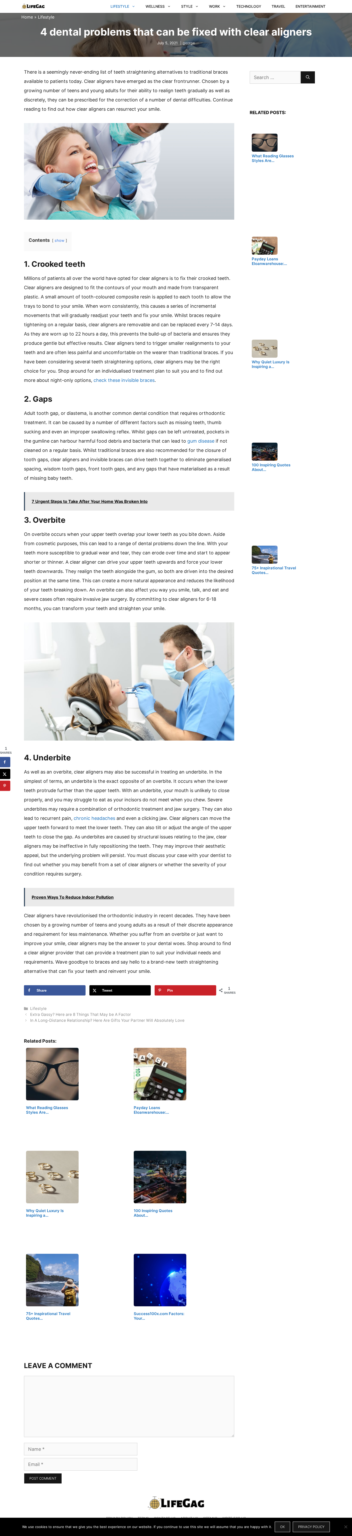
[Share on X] (5, 774)
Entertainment (310, 6)
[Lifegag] (33, 6)
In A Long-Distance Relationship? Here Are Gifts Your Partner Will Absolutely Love (107, 1020)
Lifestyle (120, 6)
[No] (345, 1526)
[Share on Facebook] (5, 762)
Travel (278, 6)
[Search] (307, 77)
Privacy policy (311, 1527)
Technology (248, 6)
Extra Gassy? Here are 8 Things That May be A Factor (80, 1014)
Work (214, 6)
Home (27, 17)
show (59, 240)
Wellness (155, 6)
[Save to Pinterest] (5, 786)
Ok (282, 1527)
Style (186, 6)
